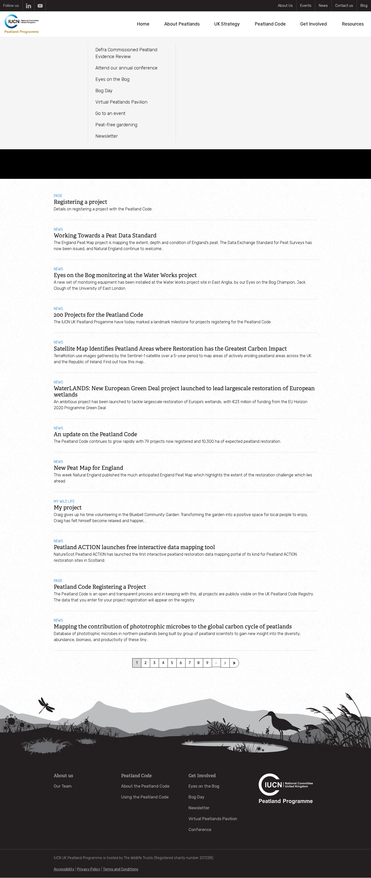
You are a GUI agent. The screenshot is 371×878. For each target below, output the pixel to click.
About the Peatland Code (145, 786)
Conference (200, 829)
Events (305, 6)
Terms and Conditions (120, 869)
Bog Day (196, 797)
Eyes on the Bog (204, 786)
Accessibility (64, 869)
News (323, 6)
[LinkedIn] (28, 5)
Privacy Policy (88, 869)
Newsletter (199, 808)
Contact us (344, 6)
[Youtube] (40, 5)
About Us (285, 6)
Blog (363, 6)
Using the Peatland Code (145, 797)
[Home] (22, 24)
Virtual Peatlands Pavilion (213, 818)
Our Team (63, 786)
